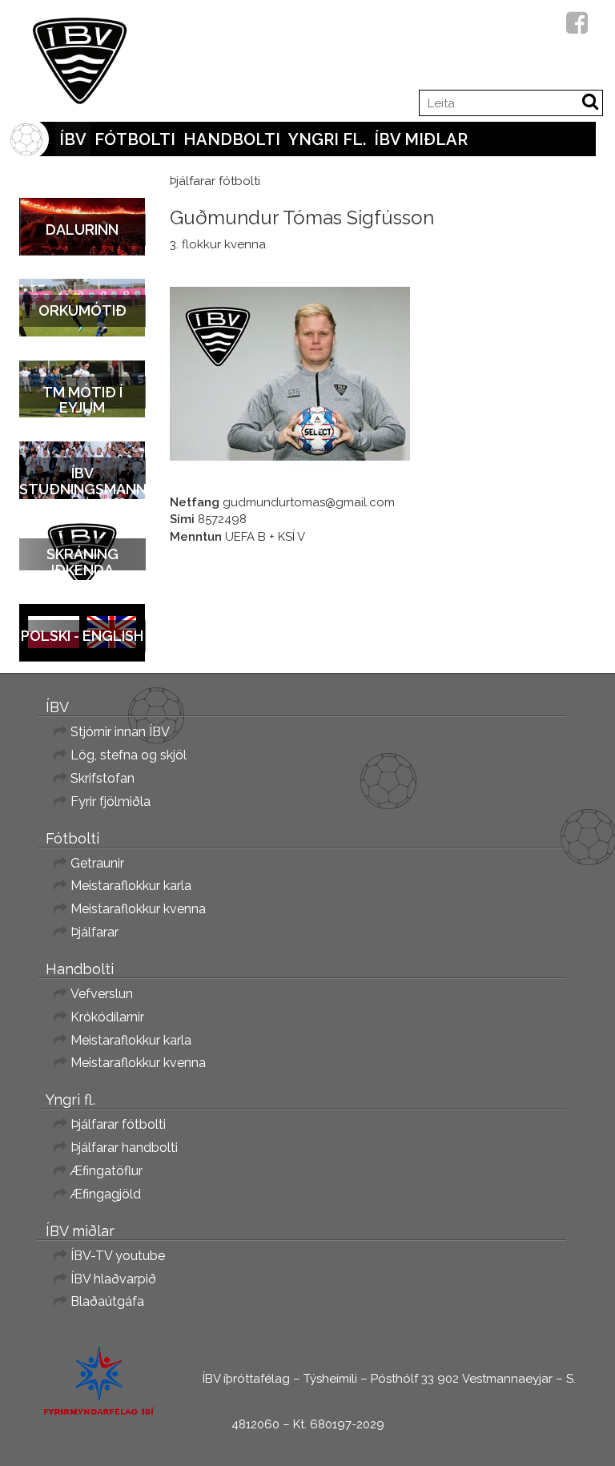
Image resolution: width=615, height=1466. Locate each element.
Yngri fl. (327, 139)
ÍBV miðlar (421, 139)
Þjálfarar (94, 932)
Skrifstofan (102, 778)
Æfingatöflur (106, 1170)
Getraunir (97, 863)
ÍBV (72, 139)
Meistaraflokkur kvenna (138, 908)
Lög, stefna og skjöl (128, 755)
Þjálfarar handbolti (124, 1147)
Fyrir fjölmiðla (110, 801)
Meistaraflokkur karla (130, 885)
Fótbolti (134, 139)
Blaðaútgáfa (107, 1301)
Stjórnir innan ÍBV (120, 731)
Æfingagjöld (105, 1194)
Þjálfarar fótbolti (118, 1124)
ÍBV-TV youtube (117, 1255)
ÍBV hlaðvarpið (113, 1279)
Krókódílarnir (107, 1017)
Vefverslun (101, 993)
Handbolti (231, 139)
